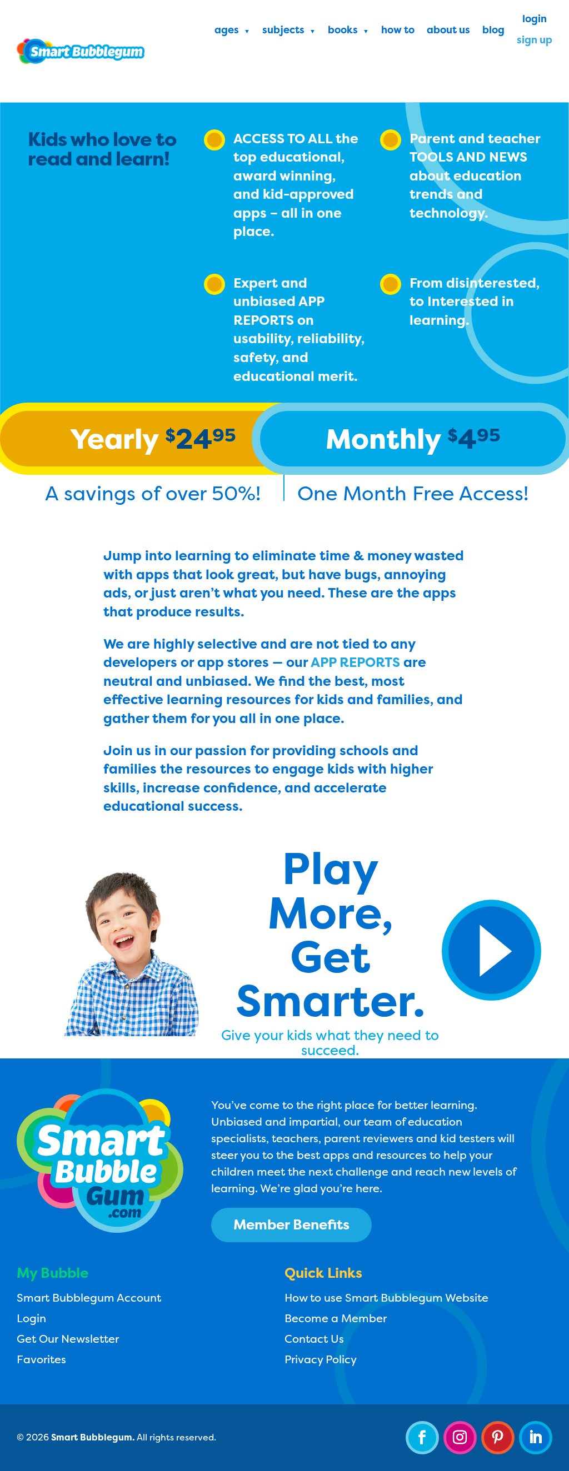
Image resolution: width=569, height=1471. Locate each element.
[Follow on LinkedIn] (535, 1437)
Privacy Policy (320, 1359)
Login (534, 20)
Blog (493, 31)
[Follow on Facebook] (422, 1437)
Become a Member (335, 1318)
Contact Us (314, 1338)
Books (343, 31)
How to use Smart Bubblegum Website (386, 1297)
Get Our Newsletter (68, 1338)
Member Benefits (291, 1224)
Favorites (41, 1359)
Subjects (283, 31)
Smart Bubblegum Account (89, 1297)
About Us (448, 31)
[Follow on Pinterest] (498, 1437)
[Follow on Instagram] (460, 1437)
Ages (226, 31)
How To (398, 31)
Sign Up (534, 41)
